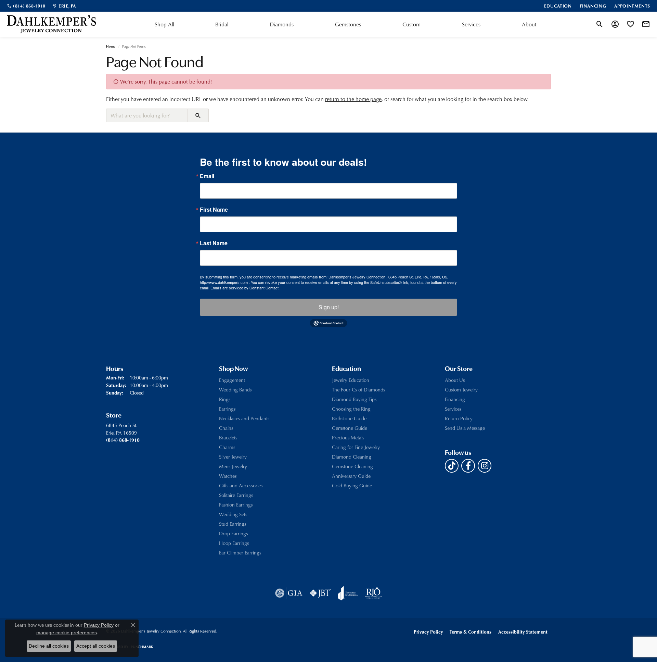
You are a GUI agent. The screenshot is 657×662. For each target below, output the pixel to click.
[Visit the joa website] (348, 593)
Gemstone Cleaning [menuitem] (352, 466)
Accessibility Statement (523, 631)
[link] (26, 6)
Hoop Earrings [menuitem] (234, 543)
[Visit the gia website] (288, 593)
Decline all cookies (49, 646)
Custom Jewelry (461, 389)
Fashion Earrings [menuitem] (236, 504)
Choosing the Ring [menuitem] (351, 408)
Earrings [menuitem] (227, 408)
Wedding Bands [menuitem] (235, 389)
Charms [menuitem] (227, 447)
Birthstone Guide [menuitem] (349, 418)
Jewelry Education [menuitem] (350, 380)
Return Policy (459, 418)
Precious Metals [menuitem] (348, 437)
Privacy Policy (428, 631)
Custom (411, 24)
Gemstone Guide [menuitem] (349, 428)
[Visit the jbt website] (320, 593)
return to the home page (353, 99)
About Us (455, 380)
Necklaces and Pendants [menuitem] (244, 418)
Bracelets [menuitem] (228, 437)
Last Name (214, 243)
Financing (455, 399)
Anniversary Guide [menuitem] (351, 475)
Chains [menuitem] (226, 428)
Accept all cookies (95, 646)
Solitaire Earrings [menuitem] (236, 495)
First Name (214, 209)
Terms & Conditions (470, 631)
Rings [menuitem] (224, 399)
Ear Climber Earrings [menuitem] (240, 552)
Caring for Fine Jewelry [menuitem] (356, 447)
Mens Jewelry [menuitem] (233, 466)
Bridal (221, 24)
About (529, 24)
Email (207, 176)
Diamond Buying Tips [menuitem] (354, 399)
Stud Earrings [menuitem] (232, 523)
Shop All (164, 24)
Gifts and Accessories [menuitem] (240, 485)
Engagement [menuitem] (232, 380)
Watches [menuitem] (227, 475)
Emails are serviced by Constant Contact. (245, 287)
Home (110, 46)
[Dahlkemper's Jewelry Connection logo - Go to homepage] (51, 24)
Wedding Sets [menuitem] (233, 514)
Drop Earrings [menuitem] (233, 533)
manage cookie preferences (66, 632)
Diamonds (282, 24)
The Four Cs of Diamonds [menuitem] (358, 389)
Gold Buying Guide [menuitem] (352, 485)
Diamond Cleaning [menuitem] (351, 456)
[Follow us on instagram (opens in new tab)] (484, 466)
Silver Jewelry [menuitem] (233, 456)
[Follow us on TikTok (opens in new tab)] (452, 466)
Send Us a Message (465, 428)
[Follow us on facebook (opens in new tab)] (468, 466)
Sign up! (329, 307)
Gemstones (348, 24)
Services (471, 24)
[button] (599, 24)
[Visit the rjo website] (373, 593)
